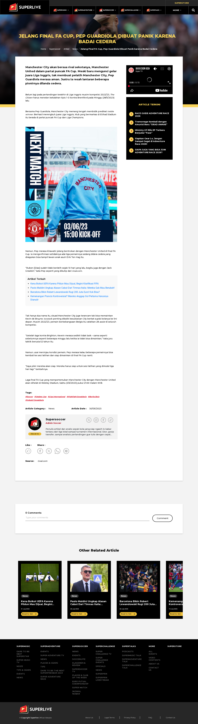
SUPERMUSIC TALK (131, 655)
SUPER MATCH (79, 687)
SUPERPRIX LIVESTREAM (102, 678)
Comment (162, 518)
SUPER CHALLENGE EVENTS (102, 660)
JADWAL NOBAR (76, 692)
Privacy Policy (130, 717)
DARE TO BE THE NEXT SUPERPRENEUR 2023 (52, 671)
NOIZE (20, 666)
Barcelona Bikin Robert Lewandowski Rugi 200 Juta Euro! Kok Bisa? (65, 292)
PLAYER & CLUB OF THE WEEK (80, 676)
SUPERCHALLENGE (105, 646)
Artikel (66, 49)
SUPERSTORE (174, 646)
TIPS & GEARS (24, 670)
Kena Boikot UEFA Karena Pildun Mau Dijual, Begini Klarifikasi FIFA (64, 283)
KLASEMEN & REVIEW (79, 664)
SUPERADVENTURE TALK (132, 660)
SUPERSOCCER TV (79, 670)
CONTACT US (154, 668)
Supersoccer (54, 49)
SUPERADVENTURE (50, 646)
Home (43, 49)
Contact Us (170, 717)
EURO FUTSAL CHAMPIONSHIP (80, 682)
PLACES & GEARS (49, 663)
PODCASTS (127, 651)
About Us (89, 717)
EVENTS (21, 674)
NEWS (20, 677)
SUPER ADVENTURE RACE (50, 677)
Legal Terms (110, 717)
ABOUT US (154, 664)
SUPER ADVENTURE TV (52, 655)
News (75, 49)
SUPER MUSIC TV (23, 661)
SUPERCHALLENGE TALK (131, 666)
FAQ (150, 717)
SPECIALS (101, 666)
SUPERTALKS (129, 646)
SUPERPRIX (101, 674)
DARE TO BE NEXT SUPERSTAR (23, 653)
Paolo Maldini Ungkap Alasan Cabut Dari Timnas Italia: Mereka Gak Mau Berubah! (72, 287)
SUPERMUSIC (23, 646)
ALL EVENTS (153, 652)
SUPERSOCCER (80, 646)
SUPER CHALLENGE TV (103, 652)
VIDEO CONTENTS (154, 658)
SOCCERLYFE (78, 659)
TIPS (42, 666)
